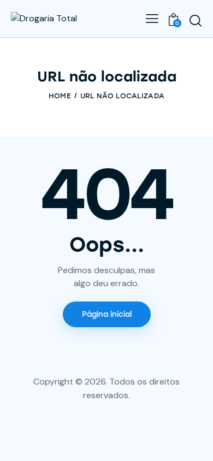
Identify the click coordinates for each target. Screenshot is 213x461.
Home (60, 96)
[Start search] (195, 20)
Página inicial (107, 314)
